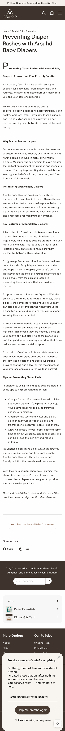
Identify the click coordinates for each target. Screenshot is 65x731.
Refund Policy (41, 648)
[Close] (59, 657)
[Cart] (52, 13)
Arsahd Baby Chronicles (24, 31)
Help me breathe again (32, 710)
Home (6, 31)
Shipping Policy (42, 642)
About (6, 642)
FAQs (5, 648)
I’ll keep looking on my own (33, 720)
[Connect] (48, 581)
